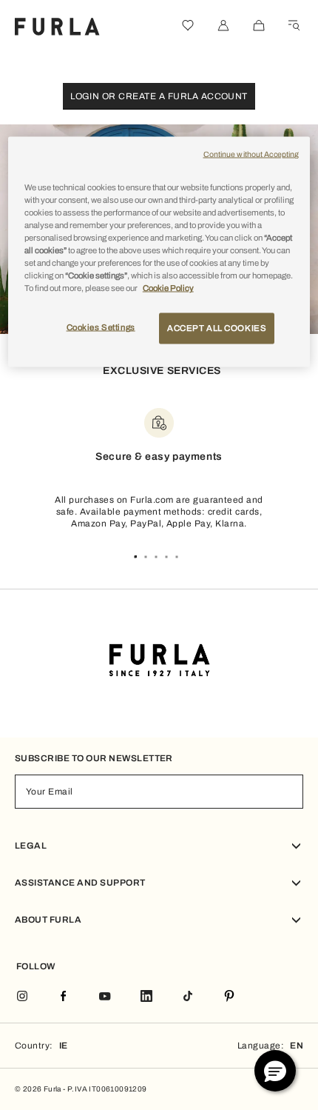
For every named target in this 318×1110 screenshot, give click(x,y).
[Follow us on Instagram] (22, 997)
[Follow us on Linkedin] (146, 997)
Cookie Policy (168, 288)
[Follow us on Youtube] (105, 997)
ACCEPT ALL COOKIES (216, 328)
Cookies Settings (101, 327)
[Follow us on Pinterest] (229, 997)
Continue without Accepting (251, 154)
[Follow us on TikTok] (188, 997)
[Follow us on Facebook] (64, 997)
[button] (275, 1070)
